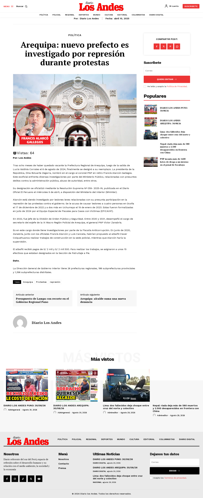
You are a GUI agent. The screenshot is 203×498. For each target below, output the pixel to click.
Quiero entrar (165, 79)
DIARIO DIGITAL (99, 463)
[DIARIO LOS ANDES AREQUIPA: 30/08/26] (151, 122)
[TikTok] (23, 478)
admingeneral (14, 410)
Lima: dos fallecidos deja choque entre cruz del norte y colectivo (175, 134)
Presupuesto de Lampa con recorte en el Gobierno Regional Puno (42, 300)
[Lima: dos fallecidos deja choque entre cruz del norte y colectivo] (151, 134)
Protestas (41, 282)
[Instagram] (15, 478)
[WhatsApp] (177, 46)
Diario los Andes (89, 18)
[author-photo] (5, 409)
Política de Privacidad (177, 86)
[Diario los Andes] (20, 322)
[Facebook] (157, 46)
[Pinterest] (170, 46)
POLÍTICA (74, 35)
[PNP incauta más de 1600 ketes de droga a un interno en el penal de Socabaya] (151, 162)
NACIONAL (97, 482)
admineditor (112, 412)
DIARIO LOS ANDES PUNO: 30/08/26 (174, 109)
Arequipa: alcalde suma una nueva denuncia (103, 300)
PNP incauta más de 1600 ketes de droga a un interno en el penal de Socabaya (174, 161)
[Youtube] (39, 478)
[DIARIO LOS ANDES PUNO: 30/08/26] (151, 109)
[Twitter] (163, 46)
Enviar (172, 471)
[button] (22, 6)
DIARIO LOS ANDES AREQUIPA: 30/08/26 (170, 122)
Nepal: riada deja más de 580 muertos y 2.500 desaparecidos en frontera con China (174, 148)
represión (55, 282)
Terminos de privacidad (175, 478)
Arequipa (28, 282)
